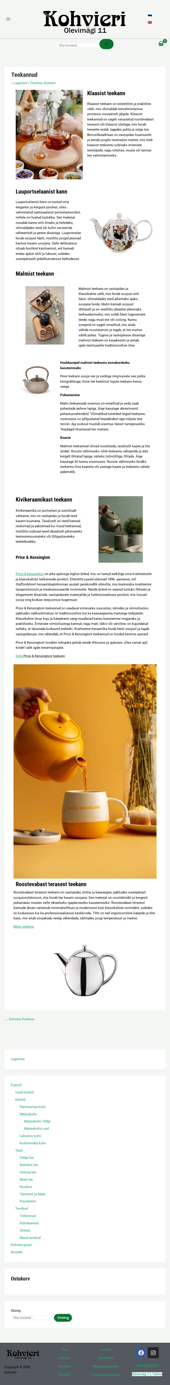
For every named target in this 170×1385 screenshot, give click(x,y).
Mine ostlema (24, 927)
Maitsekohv (28, 1114)
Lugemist (18, 1059)
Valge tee (27, 1158)
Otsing (15, 1311)
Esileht (64, 1375)
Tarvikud (21, 1209)
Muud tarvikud (30, 1238)
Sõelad (25, 1230)
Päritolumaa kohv (33, 1107)
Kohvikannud (29, 1223)
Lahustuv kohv (30, 1136)
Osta (40, 656)
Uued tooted (24, 1092)
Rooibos (26, 1187)
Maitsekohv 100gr (37, 1121)
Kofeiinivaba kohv (33, 1143)
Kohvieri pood (21, 1245)
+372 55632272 (147, 1366)
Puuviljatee (28, 1201)
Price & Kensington (30, 574)
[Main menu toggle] (8, 19)
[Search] (106, 44)
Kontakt (16, 1252)
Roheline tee (29, 1165)
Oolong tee (28, 1172)
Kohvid (20, 1100)
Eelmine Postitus (19, 1019)
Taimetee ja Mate (32, 1194)
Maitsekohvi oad (36, 1129)
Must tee (26, 1180)
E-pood (16, 1085)
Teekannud (28, 1216)
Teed (18, 1151)
